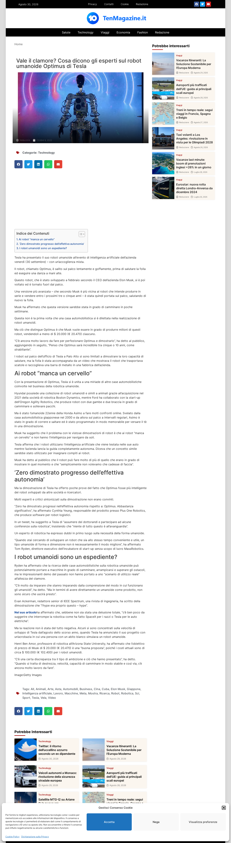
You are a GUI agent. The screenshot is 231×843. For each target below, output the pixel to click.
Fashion (142, 32)
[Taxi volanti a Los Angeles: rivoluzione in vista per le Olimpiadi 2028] (163, 138)
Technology (85, 32)
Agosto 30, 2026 (50, 759)
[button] (224, 808)
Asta (58, 689)
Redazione (142, 4)
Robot (115, 693)
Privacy (92, 4)
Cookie (125, 4)
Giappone (133, 689)
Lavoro (58, 693)
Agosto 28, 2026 (118, 785)
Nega (156, 822)
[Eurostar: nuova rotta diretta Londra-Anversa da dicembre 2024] (163, 188)
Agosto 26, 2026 (201, 147)
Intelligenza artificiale (37, 693)
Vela (43, 697)
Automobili (70, 689)
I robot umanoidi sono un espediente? (43, 248)
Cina (97, 689)
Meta (83, 693)
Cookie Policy (12, 836)
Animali (41, 689)
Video (52, 697)
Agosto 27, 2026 (201, 122)
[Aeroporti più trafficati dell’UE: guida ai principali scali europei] (93, 776)
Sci (137, 693)
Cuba (105, 689)
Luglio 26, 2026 (200, 197)
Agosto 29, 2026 (118, 759)
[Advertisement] (80, 202)
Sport (26, 697)
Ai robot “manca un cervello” (37, 239)
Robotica (127, 693)
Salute (66, 32)
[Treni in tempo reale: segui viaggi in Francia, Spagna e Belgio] (163, 113)
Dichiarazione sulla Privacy (35, 836)
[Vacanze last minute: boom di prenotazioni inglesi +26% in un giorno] (163, 163)
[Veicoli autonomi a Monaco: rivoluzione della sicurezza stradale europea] (25, 776)
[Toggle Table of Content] (80, 234)
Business (86, 689)
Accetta (109, 822)
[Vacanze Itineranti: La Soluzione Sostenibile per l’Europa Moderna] (93, 750)
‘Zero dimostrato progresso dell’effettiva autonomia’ (51, 243)
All (32, 689)
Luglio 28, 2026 (200, 172)
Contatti (109, 4)
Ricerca (104, 693)
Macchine (71, 693)
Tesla (35, 697)
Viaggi (105, 32)
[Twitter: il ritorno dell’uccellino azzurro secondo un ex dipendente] (25, 750)
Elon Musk (118, 689)
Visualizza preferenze (203, 822)
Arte (50, 689)
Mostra (93, 693)
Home (18, 44)
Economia (123, 32)
